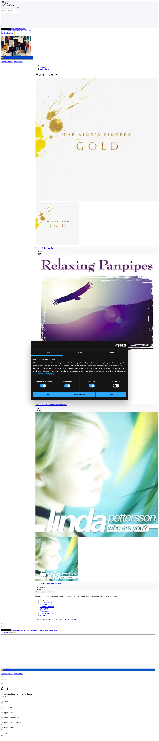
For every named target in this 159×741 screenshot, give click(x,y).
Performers (21, 29)
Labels (14, 29)
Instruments (18, 62)
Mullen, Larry (44, 69)
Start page (44, 600)
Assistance (44, 611)
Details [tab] (79, 352)
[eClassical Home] (18, 5)
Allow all (110, 394)
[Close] (2, 676)
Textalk (73, 619)
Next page (51, 592)
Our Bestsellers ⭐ (8, 33)
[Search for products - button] (18, 9)
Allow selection (79, 394)
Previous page (40, 592)
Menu (6, 3)
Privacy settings (46, 613)
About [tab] (112, 352)
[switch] (67, 386)
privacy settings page (46, 374)
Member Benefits (47, 607)
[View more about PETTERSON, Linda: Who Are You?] (96, 536)
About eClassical (47, 604)
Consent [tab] (47, 352)
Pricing (42, 615)
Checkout (5, 696)
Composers (6, 29)
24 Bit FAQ (44, 609)
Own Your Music (46, 602)
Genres (4, 62)
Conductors (26, 31)
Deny (48, 394)
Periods (10, 62)
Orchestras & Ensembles (11, 31)
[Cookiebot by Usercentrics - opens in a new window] (116, 345)
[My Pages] (5, 24)
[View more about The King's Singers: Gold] (96, 200)
